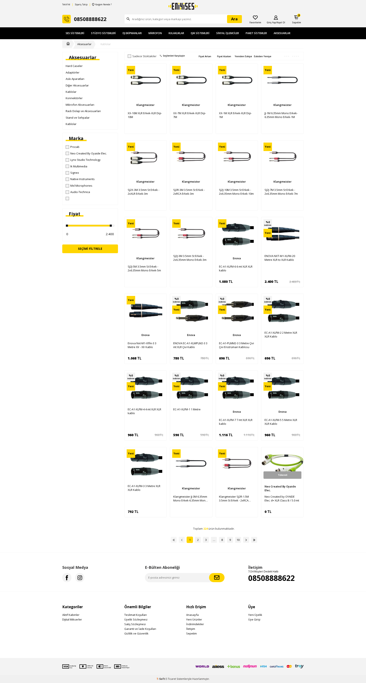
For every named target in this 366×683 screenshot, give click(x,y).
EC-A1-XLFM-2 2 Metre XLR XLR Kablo (281, 334)
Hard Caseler (74, 66)
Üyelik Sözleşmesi (135, 619)
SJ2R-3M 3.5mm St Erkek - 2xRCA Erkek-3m (189, 192)
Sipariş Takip (81, 4)
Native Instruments (82, 179)
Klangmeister (145, 105)
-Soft (161, 679)
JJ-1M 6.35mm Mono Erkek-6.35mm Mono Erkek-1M (281, 115)
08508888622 (271, 578)
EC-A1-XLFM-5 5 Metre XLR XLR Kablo (281, 422)
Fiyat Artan (205, 56)
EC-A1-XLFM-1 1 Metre (187, 409)
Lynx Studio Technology (85, 160)
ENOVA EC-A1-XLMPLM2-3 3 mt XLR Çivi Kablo (190, 345)
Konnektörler (74, 98)
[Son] (254, 540)
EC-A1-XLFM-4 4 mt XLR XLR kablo (144, 411)
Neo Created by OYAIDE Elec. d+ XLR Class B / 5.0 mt (282, 498)
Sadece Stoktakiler (144, 56)
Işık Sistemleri (200, 33)
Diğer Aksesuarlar (77, 85)
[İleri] (246, 540)
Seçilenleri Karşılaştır (174, 55)
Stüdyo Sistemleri (103, 33)
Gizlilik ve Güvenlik (136, 633)
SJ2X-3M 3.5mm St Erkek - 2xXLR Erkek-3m (143, 192)
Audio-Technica (80, 192)
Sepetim (191, 633)
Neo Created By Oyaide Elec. (88, 153)
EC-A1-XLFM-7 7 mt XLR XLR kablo (235, 422)
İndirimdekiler (195, 624)
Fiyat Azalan (224, 56)
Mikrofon (155, 33)
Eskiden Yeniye (262, 56)
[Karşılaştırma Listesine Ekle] (161, 69)
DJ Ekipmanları (132, 33)
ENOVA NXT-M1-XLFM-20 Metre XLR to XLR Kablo (280, 258)
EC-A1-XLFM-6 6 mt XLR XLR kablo (235, 268)
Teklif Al (66, 4)
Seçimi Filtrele (90, 249)
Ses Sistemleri (75, 33)
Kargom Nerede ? (103, 4)
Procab (74, 147)
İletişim (190, 629)
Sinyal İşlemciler (227, 33)
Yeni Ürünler (194, 619)
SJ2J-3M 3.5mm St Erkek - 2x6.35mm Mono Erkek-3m (190, 258)
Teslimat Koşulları (135, 615)
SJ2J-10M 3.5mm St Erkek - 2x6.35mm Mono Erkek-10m (236, 192)
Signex (74, 173)
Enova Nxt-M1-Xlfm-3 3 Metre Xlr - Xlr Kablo (142, 345)
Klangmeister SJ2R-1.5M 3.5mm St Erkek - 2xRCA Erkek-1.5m (234, 498)
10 (238, 540)
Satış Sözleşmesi (135, 624)
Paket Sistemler (256, 33)
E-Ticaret (171, 679)
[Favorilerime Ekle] (161, 76)
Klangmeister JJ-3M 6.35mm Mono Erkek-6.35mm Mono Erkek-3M (190, 498)
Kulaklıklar (176, 33)
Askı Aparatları (75, 79)
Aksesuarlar (282, 33)
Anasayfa (192, 615)
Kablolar (106, 44)
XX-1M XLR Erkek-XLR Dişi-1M (235, 115)
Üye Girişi (254, 619)
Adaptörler (72, 72)
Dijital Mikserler (72, 619)
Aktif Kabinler (70, 615)
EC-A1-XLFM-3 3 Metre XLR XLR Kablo (144, 488)
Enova (237, 258)
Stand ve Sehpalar (78, 117)
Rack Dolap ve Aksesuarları (83, 111)
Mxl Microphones (81, 185)
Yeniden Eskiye (243, 56)
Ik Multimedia (78, 166)
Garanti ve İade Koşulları (140, 629)
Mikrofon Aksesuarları (80, 105)
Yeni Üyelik (255, 615)
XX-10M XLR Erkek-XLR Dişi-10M (145, 115)
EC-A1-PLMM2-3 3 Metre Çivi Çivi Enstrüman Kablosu (236, 345)
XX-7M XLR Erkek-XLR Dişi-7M (189, 115)
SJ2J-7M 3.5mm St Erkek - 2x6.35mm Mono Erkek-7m (281, 192)
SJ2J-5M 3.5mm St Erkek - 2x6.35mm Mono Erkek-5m (144, 268)
